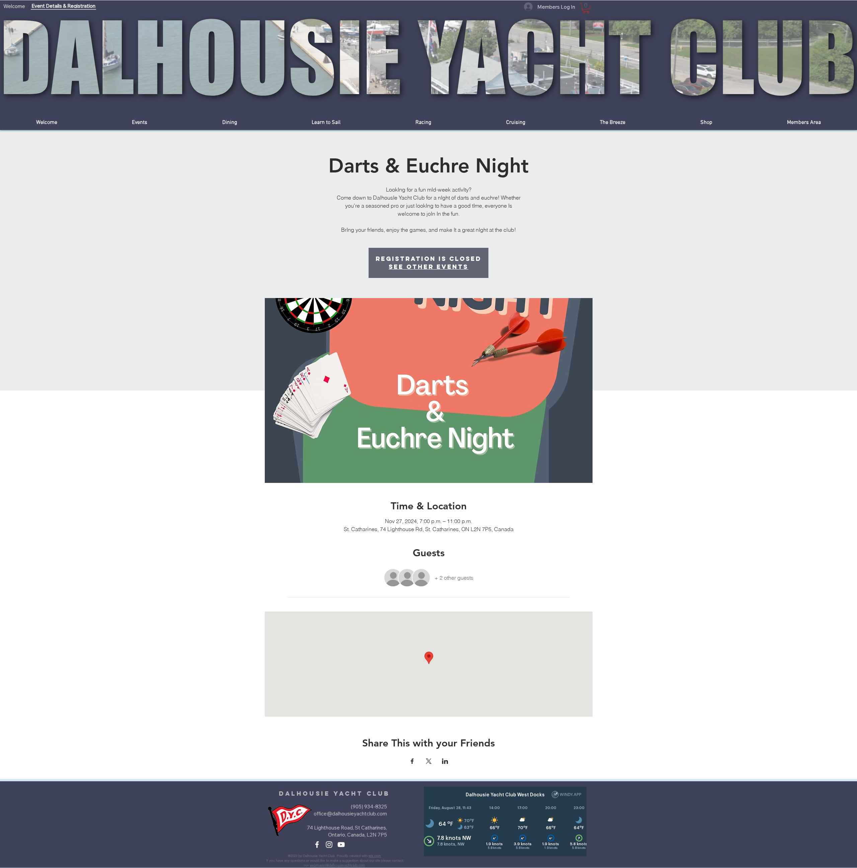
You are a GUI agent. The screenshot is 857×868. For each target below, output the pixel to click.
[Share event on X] (428, 761)
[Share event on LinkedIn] (445, 761)
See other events (428, 267)
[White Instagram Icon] (329, 844)
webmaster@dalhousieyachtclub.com (337, 865)
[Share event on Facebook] (412, 761)
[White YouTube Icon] (341, 844)
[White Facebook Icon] (317, 844)
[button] (586, 8)
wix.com (375, 856)
